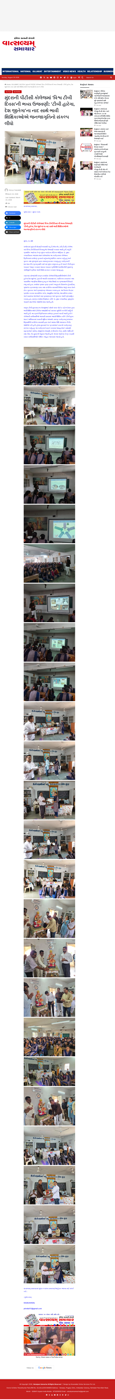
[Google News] (45, 1367)
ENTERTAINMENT (52, 71)
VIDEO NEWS (69, 71)
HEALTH (81, 71)
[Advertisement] (57, 15)
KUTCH (22, 84)
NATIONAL (25, 71)
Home (8, 84)
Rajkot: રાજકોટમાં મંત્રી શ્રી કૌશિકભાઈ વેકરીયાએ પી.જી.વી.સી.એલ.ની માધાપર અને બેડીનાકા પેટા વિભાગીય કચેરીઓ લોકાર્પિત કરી (102, 169)
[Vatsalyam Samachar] (19, 44)
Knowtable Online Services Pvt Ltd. (83, 1384)
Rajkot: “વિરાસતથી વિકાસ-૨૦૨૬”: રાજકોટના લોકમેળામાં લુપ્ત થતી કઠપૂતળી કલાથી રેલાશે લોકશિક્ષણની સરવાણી (101, 150)
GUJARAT (37, 71)
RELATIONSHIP (94, 71)
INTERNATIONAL (10, 71)
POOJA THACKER (15, 190)
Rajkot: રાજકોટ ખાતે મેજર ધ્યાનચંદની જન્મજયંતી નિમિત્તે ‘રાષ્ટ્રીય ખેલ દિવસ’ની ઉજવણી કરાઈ (101, 134)
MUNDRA (17, 92)
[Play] (49, 1341)
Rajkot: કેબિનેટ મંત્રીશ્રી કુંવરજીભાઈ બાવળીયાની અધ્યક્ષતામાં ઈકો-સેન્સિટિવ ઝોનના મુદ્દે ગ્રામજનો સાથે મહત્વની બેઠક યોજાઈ (101, 97)
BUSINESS (109, 71)
